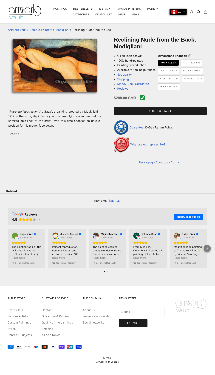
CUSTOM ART (103, 14)
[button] (7, 248)
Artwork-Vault (17, 29)
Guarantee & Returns (55, 316)
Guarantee (136, 127)
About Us (162, 162)
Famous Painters (41, 29)
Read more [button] (18, 257)
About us (89, 310)
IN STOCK (104, 8)
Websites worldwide (96, 316)
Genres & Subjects (20, 335)
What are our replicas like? (147, 144)
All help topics (51, 335)
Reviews (122, 88)
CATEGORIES (81, 14)
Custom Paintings (19, 322)
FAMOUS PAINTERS (129, 8)
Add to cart (160, 111)
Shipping (123, 79)
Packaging (146, 162)
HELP (121, 14)
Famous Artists (18, 316)
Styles (12, 328)
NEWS (135, 14)
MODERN (152, 8)
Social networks (93, 322)
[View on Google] (15, 236)
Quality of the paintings (57, 322)
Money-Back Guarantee (133, 83)
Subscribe (133, 323)
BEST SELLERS (82, 8)
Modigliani (62, 29)
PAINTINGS (60, 8)
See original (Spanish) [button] (25, 263)
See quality (124, 74)
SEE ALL (114, 200)
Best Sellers (15, 310)
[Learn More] (189, 55)
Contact (176, 162)
